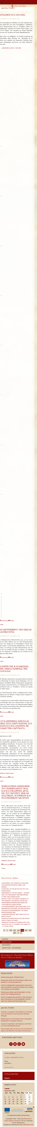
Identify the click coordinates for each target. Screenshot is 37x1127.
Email (12, 620)
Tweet (3, 868)
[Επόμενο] (18, 933)
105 (30, 930)
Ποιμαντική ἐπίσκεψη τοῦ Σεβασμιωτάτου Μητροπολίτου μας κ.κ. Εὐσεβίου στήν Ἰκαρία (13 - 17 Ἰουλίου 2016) (15, 924)
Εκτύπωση (6, 864)
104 (26, 930)
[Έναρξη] (4, 930)
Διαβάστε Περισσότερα (8, 860)
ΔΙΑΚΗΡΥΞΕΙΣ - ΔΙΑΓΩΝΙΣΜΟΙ (11, 948)
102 (18, 930)
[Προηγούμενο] (7, 930)
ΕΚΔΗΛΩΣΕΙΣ (6, 945)
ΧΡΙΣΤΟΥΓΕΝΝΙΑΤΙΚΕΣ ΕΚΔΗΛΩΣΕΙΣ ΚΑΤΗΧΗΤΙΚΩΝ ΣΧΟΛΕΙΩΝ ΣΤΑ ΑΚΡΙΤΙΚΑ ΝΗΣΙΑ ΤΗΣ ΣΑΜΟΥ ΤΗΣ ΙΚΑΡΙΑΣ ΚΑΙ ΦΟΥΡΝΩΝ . (17, 987)
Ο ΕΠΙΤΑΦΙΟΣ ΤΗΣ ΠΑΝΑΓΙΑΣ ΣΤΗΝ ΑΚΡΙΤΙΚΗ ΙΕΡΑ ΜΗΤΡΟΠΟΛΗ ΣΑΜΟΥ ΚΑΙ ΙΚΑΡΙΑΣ (15, 885)
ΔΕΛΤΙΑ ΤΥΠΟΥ (7, 942)
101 (14, 930)
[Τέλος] (21, 933)
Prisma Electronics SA (26, 1124)
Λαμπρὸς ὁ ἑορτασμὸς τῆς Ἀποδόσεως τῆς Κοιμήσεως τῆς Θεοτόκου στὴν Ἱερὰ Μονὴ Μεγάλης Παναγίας (16, 1014)
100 (11, 930)
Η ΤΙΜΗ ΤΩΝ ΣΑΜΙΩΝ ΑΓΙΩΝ (10, 897)
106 (14, 933)
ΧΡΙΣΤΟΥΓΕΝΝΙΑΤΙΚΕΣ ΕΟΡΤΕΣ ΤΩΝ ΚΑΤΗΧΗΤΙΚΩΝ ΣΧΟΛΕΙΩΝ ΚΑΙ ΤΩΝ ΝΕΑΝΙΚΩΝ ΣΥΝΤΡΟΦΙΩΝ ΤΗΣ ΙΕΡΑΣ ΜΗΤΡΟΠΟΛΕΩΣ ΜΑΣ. (16, 999)
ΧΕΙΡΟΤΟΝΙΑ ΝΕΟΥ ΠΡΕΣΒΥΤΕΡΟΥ (12, 977)
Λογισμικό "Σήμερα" (10, 1067)
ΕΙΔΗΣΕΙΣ (5, 939)
